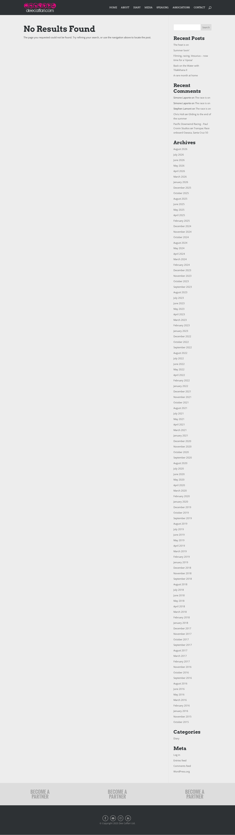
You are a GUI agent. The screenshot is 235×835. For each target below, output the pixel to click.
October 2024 (181, 237)
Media (149, 7)
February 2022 (181, 380)
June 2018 (179, 595)
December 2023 (182, 270)
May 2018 (178, 600)
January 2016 (180, 711)
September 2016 (182, 677)
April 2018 (179, 606)
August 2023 (180, 292)
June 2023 (179, 303)
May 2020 (178, 479)
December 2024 (182, 226)
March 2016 (180, 700)
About (125, 7)
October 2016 (181, 672)
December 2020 (182, 441)
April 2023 (179, 314)
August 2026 (180, 149)
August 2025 (180, 198)
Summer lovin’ (181, 50)
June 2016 (179, 688)
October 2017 (181, 639)
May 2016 (178, 694)
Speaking (163, 7)
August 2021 (180, 408)
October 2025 (181, 193)
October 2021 (181, 402)
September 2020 (182, 457)
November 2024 (182, 231)
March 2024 (180, 259)
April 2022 (179, 375)
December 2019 (182, 507)
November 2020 (182, 446)
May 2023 (178, 308)
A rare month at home (185, 75)
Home (113, 7)
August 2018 (180, 584)
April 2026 (179, 171)
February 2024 (181, 264)
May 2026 (178, 165)
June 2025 (179, 204)
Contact (199, 7)
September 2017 (182, 644)
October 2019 (181, 512)
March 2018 (180, 611)
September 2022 (182, 347)
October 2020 (181, 452)
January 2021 (180, 435)
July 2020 (178, 468)
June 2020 (179, 474)
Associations (181, 7)
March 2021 (180, 430)
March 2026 (180, 176)
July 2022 (178, 358)
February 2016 (181, 705)
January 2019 (180, 562)
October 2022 (181, 341)
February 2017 (181, 661)
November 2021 (182, 397)
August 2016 (180, 683)
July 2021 (178, 413)
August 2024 (180, 242)
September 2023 (182, 286)
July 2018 (178, 589)
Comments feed (182, 765)
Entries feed (179, 760)
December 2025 (182, 187)
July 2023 (178, 297)
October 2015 (181, 722)
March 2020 (180, 490)
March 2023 (180, 319)
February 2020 (181, 496)
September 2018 (182, 578)
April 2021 (179, 424)
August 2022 (180, 353)
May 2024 (178, 248)
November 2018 (182, 573)
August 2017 (180, 650)
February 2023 (181, 325)
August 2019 (180, 523)
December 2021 (182, 391)
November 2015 (182, 716)
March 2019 (180, 551)
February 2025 (181, 220)
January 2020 (180, 501)
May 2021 (178, 419)
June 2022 (179, 364)
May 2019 (178, 540)
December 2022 (182, 336)
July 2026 (178, 154)
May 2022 (178, 369)
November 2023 (182, 275)
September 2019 (182, 518)
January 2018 (180, 622)
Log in (176, 754)
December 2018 (182, 567)
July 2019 (178, 529)
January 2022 (180, 386)
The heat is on (181, 44)
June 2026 (179, 160)
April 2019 (179, 545)
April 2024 (179, 253)
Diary (137, 7)
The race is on (202, 97)
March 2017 (180, 655)
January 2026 (180, 182)
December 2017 (182, 628)
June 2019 (179, 534)
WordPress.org (181, 771)
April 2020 (179, 485)
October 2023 (181, 281)
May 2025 (178, 209)
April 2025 (179, 215)
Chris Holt (178, 114)
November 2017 (182, 633)
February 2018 (181, 617)
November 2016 (182, 666)
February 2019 (181, 556)
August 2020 (180, 463)
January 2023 (180, 330)
